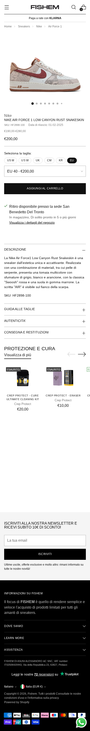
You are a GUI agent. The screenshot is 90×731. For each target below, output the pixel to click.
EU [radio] (72, 160)
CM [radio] (49, 160)
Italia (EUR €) (34, 686)
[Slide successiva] (82, 354)
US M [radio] (10, 160)
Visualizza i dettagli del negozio (32, 222)
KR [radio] (61, 160)
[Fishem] (45, 7)
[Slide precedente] (71, 354)
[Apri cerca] (73, 7)
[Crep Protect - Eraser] (63, 377)
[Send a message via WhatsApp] (81, 722)
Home (8, 26)
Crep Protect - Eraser (63, 395)
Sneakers (24, 26)
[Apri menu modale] (6, 7)
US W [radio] (25, 160)
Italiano (8, 686)
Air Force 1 (55, 26)
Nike (39, 26)
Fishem (32, 693)
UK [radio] (38, 160)
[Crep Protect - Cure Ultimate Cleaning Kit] (23, 377)
